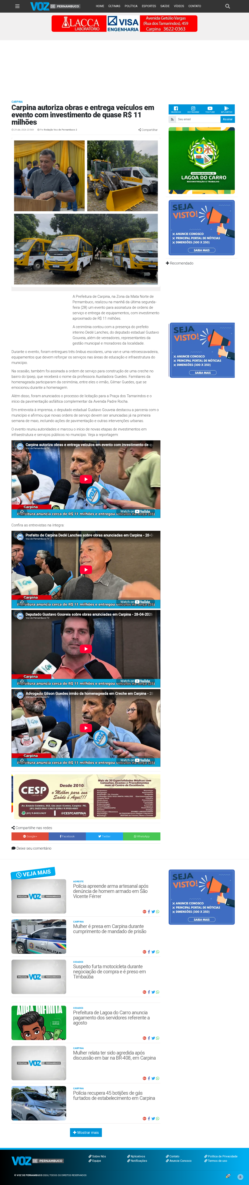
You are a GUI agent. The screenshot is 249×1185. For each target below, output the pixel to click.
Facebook (176, 112)
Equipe (96, 1161)
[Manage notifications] (240, 1177)
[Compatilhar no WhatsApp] (157, 912)
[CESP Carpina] (85, 796)
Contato (174, 1156)
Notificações (138, 1161)
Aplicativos (137, 1156)
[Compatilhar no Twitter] (153, 912)
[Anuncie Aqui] (202, 227)
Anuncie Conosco (180, 1161)
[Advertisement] (124, 67)
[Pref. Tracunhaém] (202, 160)
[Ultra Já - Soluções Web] (228, 1175)
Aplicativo (226, 112)
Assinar (228, 119)
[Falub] (124, 23)
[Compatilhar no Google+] (144, 912)
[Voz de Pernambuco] (55, 6)
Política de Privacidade (222, 1156)
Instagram (193, 112)
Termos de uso (217, 1161)
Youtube (210, 112)
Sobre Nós (99, 1156)
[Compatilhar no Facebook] (149, 912)
